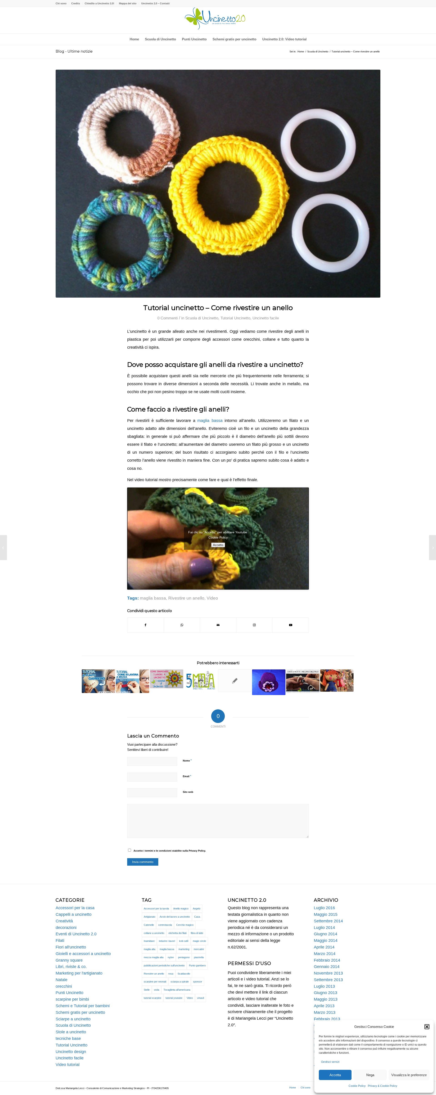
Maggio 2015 (325, 914)
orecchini (64, 986)
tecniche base (68, 1038)
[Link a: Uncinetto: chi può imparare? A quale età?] (234, 680)
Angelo (196, 908)
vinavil (200, 998)
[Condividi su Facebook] (145, 625)
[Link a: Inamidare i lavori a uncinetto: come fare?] (166, 678)
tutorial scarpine (152, 998)
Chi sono (61, 3)
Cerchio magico (184, 925)
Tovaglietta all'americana (177, 989)
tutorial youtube (174, 998)
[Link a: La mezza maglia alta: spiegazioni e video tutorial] (132, 681)
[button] (427, 1026)
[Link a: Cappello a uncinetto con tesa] (268, 682)
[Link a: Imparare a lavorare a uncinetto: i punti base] (337, 680)
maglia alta (149, 949)
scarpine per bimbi (72, 999)
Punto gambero (197, 965)
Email (187, 776)
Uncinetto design (71, 1051)
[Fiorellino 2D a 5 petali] (432, 547)
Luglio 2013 (324, 986)
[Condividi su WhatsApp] (182, 625)
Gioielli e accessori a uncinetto (83, 953)
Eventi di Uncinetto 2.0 (76, 934)
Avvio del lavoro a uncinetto (175, 916)
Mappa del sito (127, 3)
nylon (171, 957)
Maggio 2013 (325, 999)
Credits (75, 3)
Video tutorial (67, 1064)
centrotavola (165, 925)
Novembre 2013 (328, 973)
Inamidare (149, 941)
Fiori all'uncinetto (71, 947)
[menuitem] (62, 3)
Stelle (147, 989)
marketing (183, 949)
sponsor (197, 981)
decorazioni (66, 927)
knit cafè (183, 941)
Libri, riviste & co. (71, 966)
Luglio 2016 (324, 908)
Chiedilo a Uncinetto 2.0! (99, 3)
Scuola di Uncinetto (201, 318)
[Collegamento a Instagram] (254, 625)
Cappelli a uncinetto (74, 914)
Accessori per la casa (75, 908)
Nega (370, 1075)
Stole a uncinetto (71, 1032)
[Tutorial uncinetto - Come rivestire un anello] (218, 184)
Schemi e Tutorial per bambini (83, 1006)
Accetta (335, 1075)
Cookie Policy (357, 1086)
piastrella (199, 957)
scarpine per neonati (155, 981)
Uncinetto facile (266, 318)
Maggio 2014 (325, 940)
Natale (61, 979)
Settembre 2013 (328, 979)
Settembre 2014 (328, 921)
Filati (60, 940)
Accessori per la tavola (156, 908)
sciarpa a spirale (180, 981)
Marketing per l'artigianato (79, 973)
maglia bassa (209, 420)
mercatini (199, 949)
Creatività (64, 921)
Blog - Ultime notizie (74, 51)
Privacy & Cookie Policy (382, 1086)
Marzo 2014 (324, 953)
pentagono (184, 957)
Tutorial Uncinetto (235, 318)
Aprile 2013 (324, 1006)
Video (212, 598)
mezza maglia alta (154, 957)
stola (156, 989)
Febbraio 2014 (327, 960)
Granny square (69, 960)
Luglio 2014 (324, 927)
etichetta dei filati (177, 933)
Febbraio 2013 (327, 1019)
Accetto (218, 544)
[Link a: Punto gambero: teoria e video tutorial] (98, 681)
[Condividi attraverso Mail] (218, 625)
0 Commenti (167, 318)
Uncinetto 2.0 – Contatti (155, 3)
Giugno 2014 (325, 934)
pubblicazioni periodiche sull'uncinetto (164, 965)
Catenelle (149, 925)
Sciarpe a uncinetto (73, 1019)
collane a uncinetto (154, 933)
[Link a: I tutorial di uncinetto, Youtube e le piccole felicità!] (200, 681)
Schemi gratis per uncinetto (80, 1012)
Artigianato (149, 916)
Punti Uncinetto (69, 992)
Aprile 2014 (324, 947)
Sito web (188, 792)
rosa (170, 973)
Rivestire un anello (186, 598)
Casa (197, 916)
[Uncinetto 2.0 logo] (218, 20)
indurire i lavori (167, 941)
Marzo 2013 (324, 1012)
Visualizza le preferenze (409, 1075)
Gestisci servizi (330, 1061)
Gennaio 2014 (326, 966)
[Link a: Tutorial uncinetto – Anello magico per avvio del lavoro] (303, 681)
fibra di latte (197, 933)
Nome (187, 760)
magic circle (199, 941)
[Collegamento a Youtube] (290, 625)
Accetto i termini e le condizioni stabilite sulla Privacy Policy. (170, 850)
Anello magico (180, 908)
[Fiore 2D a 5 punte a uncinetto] (3, 547)
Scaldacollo (184, 973)
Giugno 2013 (325, 992)
